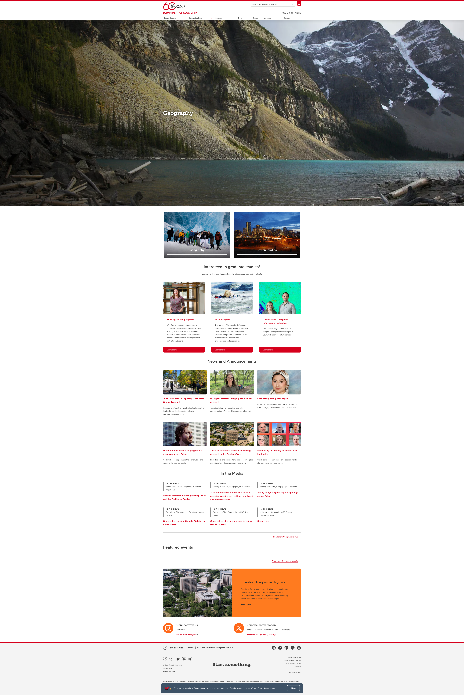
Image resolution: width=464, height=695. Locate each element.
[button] (197, 235)
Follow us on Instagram (186, 634)
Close (293, 688)
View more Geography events (285, 560)
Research (218, 18)
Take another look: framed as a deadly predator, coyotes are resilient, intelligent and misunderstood (231, 496)
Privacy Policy (167, 668)
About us (267, 18)
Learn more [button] (172, 349)
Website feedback (169, 671)
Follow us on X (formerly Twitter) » (261, 634)
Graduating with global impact (272, 398)
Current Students (195, 18)
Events (255, 18)
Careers (190, 647)
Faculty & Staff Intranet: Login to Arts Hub (215, 647)
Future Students (170, 18)
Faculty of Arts (290, 13)
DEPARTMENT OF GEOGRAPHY (180, 13)
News (240, 18)
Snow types (263, 521)
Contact (287, 18)
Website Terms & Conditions (263, 688)
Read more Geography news (285, 536)
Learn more (246, 604)
